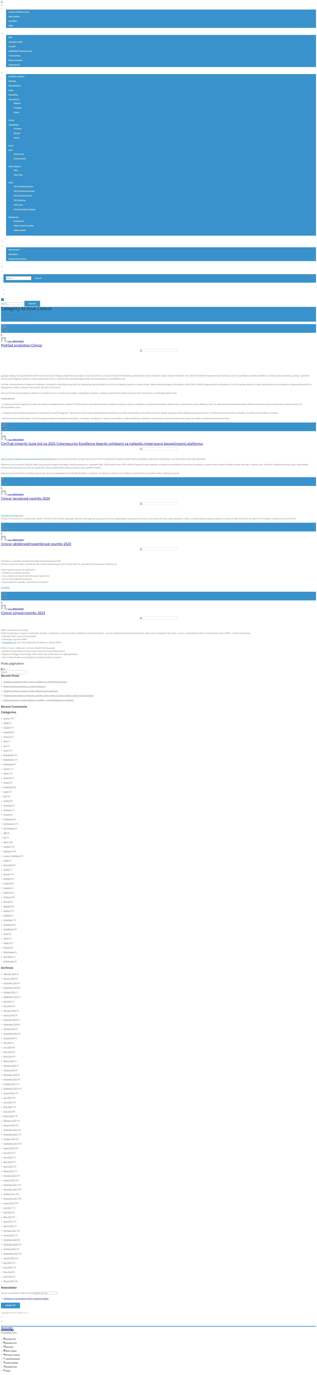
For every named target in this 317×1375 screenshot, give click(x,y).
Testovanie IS (14, 65)
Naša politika (14, 16)
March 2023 (8, 1116)
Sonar (5, 934)
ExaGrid (6, 801)
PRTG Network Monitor (23, 186)
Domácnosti (19, 154)
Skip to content (7, 1328)
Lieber (6, 860)
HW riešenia (9, 241)
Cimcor (11, 120)
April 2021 (8, 1221)
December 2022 (10, 1130)
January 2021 (9, 1235)
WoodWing (13, 95)
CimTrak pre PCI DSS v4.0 (12, 515)
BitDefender (8, 759)
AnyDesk (7, 727)
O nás (6, 8)
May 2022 (7, 1162)
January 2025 (9, 1015)
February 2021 (9, 1230)
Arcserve (7, 736)
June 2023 (7, 1102)
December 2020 (10, 1240)
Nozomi (6, 874)
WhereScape (8, 952)
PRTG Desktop (20, 200)
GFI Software (8, 828)
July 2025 (7, 1001)
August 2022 (8, 1148)
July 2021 (7, 1208)
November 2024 (10, 1024)
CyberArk (7, 778)
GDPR (11, 25)
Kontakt (7, 271)
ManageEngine (15, 85)
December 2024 (10, 1020)
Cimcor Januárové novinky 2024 (25, 498)
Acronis (6, 718)
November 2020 (10, 1244)
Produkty (18, 108)
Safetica (6, 911)
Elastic (6, 791)
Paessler (7, 888)
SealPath (7, 915)
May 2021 (7, 1217)
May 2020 (7, 1272)
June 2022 (7, 1157)
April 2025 (8, 1006)
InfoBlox (7, 846)
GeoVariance (8, 824)
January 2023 (9, 1125)
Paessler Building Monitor (25, 209)
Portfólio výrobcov (17, 76)
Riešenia (17, 103)
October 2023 (9, 1084)
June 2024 (7, 1047)
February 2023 (9, 1120)
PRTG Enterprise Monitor (24, 191)
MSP (10, 37)
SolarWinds (8, 929)
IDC (4, 837)
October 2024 (9, 1029)
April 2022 (8, 1166)
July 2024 (7, 1042)
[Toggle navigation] (2, 5)
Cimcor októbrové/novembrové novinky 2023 (36, 543)
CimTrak (4, 375)
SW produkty (9, 72)
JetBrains (12, 81)
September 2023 (10, 1088)
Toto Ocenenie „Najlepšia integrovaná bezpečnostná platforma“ (28, 459)
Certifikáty (13, 21)
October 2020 (9, 1249)
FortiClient (7, 805)
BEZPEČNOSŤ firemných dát (20, 51)
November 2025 (10, 987)
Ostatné (6, 883)
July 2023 (7, 1097)
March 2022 (8, 1171)
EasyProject (8, 787)
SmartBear (8, 920)
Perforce (7, 897)
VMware (7, 947)
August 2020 (8, 1258)
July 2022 (7, 1152)
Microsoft (7, 865)
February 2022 (9, 1175)
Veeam (6, 943)
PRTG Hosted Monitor (23, 195)
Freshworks (8, 819)
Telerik (6, 938)
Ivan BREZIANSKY (16, 341)
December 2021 (10, 1185)
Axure (6, 750)
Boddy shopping (15, 60)
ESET (11, 150)
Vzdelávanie (9, 266)
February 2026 (9, 974)
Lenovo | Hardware (11, 856)
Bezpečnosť (8, 755)
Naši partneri (14, 249)
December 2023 (10, 1075)
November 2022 (10, 1134)
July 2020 (7, 1263)
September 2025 (10, 997)
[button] (7, 1330)
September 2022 (10, 1143)
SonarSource (14, 99)
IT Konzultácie (14, 55)
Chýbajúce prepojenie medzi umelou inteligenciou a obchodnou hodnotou (35, 682)
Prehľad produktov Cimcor (21, 345)
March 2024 (8, 1061)
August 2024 (8, 1038)
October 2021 (9, 1194)
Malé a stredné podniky (24, 225)
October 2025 (9, 992)
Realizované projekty (17, 259)
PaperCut (7, 892)
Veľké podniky (20, 230)
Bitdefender (14, 217)
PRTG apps (18, 205)
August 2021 (8, 1203)
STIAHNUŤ (5, 587)
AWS (5, 741)
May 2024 (7, 1052)
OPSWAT (7, 879)
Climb (5, 773)
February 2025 (9, 1010)
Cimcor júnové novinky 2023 (23, 612)
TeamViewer (14, 125)
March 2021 (8, 1226)
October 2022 (9, 1139)
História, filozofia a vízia (19, 12)
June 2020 (7, 1267)
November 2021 (10, 1189)
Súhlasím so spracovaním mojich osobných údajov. (26, 1298)
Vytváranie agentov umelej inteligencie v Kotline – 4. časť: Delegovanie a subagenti (38, 700)
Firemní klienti (20, 158)
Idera (16, 170)
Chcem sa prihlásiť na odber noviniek (17, 1293)
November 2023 (10, 1079)
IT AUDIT (12, 46)
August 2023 (8, 1093)
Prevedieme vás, (9, 642)
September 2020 (10, 1253)
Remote (17, 133)
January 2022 (9, 1180)
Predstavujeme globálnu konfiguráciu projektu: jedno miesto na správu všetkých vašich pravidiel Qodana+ (48, 695)
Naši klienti (13, 254)
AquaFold (7, 732)
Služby (6, 33)
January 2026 (9, 978)
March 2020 (8, 1281)
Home (6, 314)
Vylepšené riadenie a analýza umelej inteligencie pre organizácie (30, 691)
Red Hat (6, 901)
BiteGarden (8, 764)
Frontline (17, 128)
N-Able (6, 869)
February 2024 (9, 1065)
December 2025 (10, 983)
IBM (5, 833)
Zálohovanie (8, 961)
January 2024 (9, 1070)
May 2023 (7, 1107)
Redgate (6, 906)
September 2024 (10, 1033)
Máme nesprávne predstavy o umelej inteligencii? (24, 686)
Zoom (11, 145)
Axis (5, 746)
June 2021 (7, 1212)
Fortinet (6, 814)
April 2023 (8, 1111)
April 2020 (8, 1276)
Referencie (8, 245)
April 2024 (8, 1056)
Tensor (17, 138)
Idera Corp (18, 175)
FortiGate (7, 810)
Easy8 (11, 90)
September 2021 (10, 1198)
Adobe (6, 723)
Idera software (15, 166)
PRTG (11, 182)
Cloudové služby (16, 42)
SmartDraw (8, 924)
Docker (6, 782)
